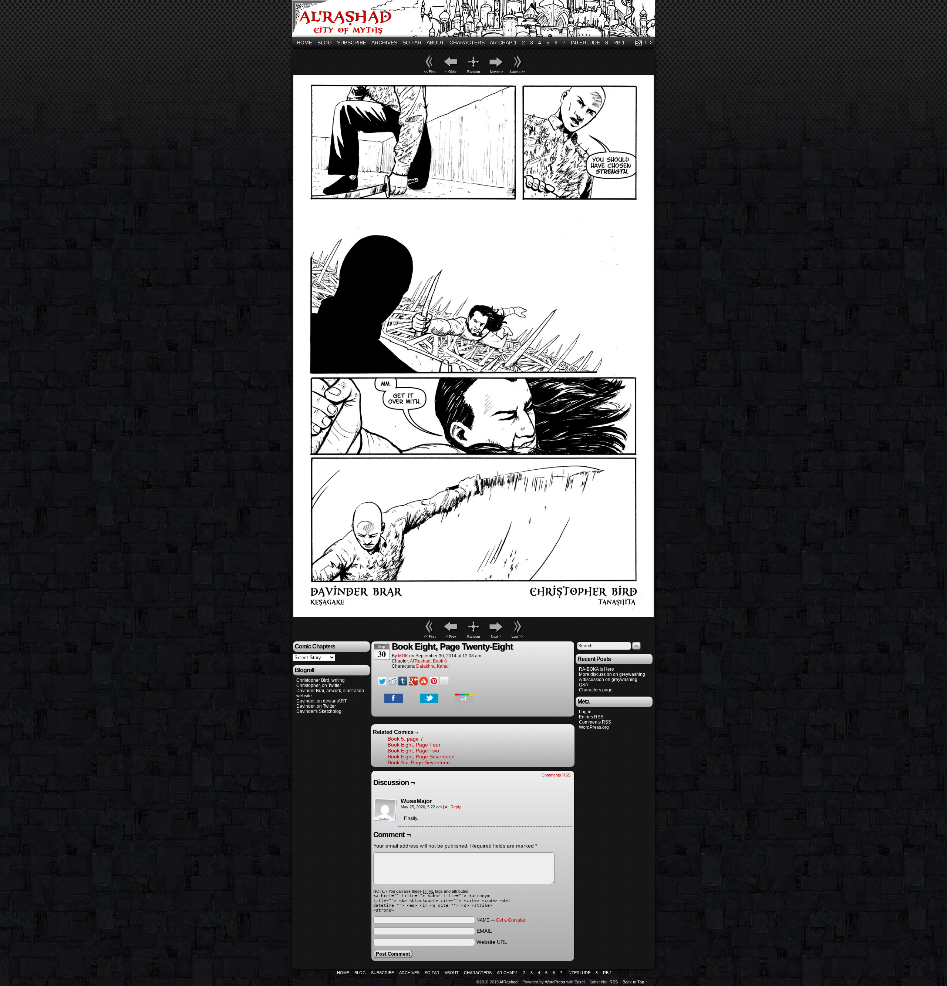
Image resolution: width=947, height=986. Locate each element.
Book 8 (440, 661)
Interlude (585, 43)
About (435, 43)
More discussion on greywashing (612, 674)
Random (473, 72)
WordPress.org (594, 727)
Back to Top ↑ (635, 982)
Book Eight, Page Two (413, 751)
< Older (450, 72)
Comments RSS (556, 775)
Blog (324, 43)
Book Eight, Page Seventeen (421, 756)
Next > (496, 636)
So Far (411, 43)
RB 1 (619, 43)
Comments (595, 722)
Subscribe (351, 43)
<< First (430, 72)
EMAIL (484, 931)
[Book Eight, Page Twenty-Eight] (473, 615)
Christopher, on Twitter (318, 685)
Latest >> (517, 72)
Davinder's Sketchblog (318, 711)
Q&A (583, 684)
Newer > (496, 72)
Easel (579, 982)
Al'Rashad (474, 19)
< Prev (451, 636)
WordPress (555, 982)
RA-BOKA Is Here (596, 669)
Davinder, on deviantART (321, 701)
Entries (591, 717)
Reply (456, 807)
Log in (585, 711)
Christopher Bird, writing (320, 680)
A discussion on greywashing (608, 679)
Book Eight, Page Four (414, 745)
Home (304, 43)
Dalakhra (425, 666)
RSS (638, 42)
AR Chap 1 (503, 43)
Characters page (596, 689)
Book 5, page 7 (405, 739)
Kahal (443, 666)
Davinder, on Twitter (316, 706)
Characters (467, 43)
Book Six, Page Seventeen (419, 762)
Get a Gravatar (510, 920)
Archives (384, 43)
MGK (403, 655)
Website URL (491, 942)
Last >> (517, 636)
